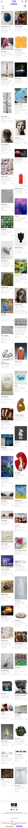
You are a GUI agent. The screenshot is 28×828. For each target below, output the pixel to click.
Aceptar (19, 826)
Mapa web (18, 813)
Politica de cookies (13, 813)
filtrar (3, 8)
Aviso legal (2, 813)
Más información (9, 826)
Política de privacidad (8, 813)
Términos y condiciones (24, 813)
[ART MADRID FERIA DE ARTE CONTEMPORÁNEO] (14, 1)
